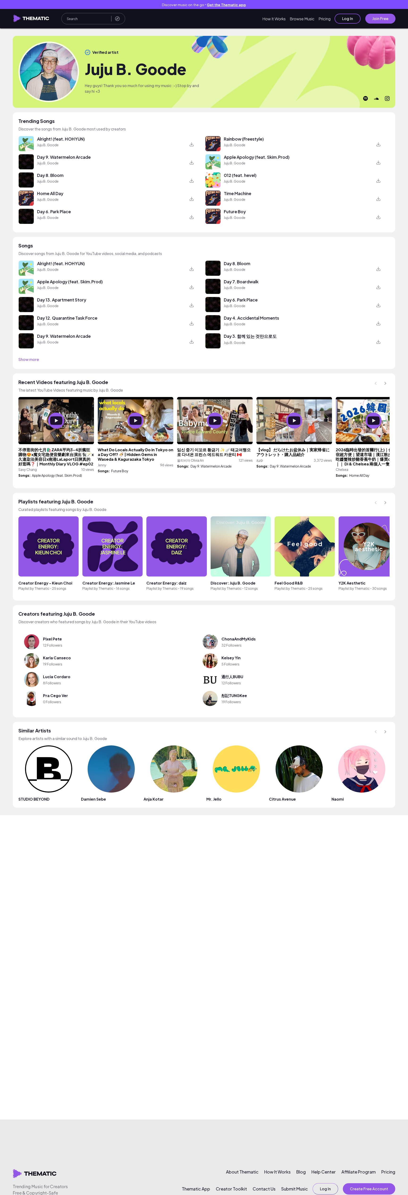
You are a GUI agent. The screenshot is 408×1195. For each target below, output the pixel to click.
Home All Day (50, 193)
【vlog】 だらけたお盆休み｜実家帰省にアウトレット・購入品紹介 (293, 452)
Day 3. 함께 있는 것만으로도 (250, 336)
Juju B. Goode (48, 145)
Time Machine (237, 193)
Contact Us (264, 1188)
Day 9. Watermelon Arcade (64, 157)
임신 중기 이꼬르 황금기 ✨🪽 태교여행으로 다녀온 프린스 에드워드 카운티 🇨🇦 (214, 452)
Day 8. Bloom (50, 175)
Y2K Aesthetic (352, 583)
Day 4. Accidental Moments (251, 318)
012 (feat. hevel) (240, 175)
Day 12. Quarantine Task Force (67, 318)
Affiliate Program (358, 1171)
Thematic (41, 588)
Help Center (323, 1171)
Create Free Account (369, 1188)
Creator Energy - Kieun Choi (45, 583)
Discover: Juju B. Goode (233, 583)
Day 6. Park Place (54, 211)
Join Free (380, 18)
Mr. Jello (213, 799)
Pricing (325, 18)
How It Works (274, 18)
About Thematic (242, 1171)
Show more (28, 359)
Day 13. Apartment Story (61, 299)
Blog (301, 1171)
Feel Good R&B (289, 583)
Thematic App (196, 1188)
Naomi (338, 799)
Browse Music (302, 18)
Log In (347, 18)
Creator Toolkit (231, 1188)
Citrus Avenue (282, 799)
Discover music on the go (204, 4)
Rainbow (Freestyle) (244, 139)
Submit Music (294, 1188)
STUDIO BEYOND (34, 799)
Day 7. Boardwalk (241, 281)
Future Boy (235, 211)
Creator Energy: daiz (166, 583)
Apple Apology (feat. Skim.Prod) (256, 157)
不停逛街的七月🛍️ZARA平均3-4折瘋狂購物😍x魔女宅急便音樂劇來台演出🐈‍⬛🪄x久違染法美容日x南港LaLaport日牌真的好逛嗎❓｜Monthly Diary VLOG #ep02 (56, 456)
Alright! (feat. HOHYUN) (61, 139)
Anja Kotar (154, 799)
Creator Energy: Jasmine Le (108, 583)
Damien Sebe (93, 799)
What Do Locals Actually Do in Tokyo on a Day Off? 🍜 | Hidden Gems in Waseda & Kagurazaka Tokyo (135, 454)
